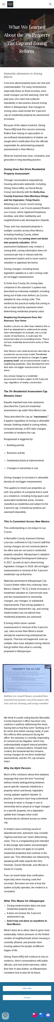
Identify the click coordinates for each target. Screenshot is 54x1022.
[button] (3, 4)
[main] (27, 38)
